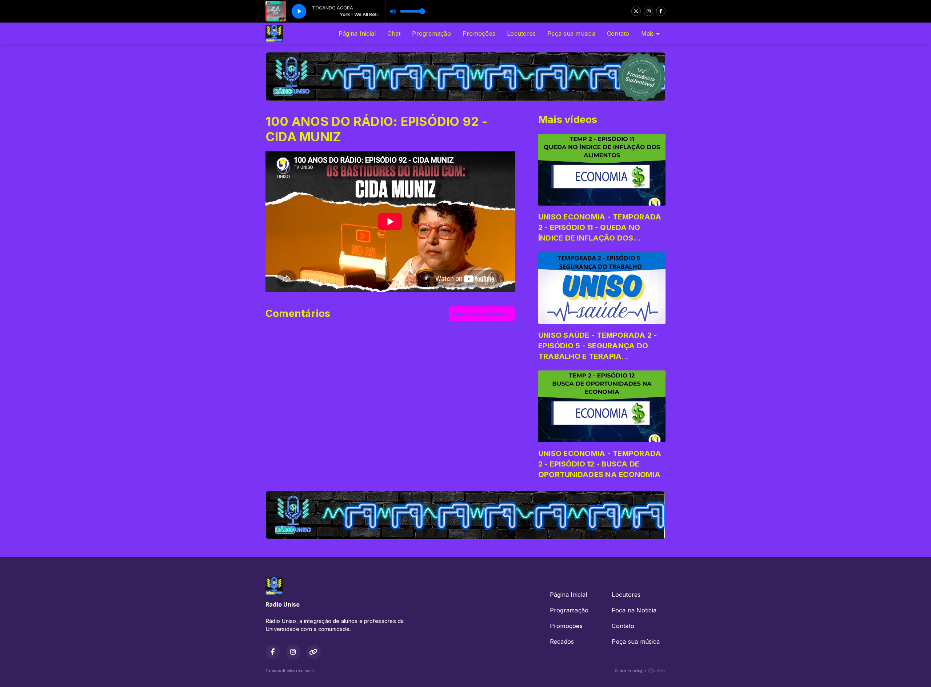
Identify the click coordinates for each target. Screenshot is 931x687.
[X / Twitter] (636, 11)
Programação (431, 33)
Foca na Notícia (634, 610)
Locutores (521, 33)
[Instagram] (648, 11)
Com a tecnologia (630, 670)
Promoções (479, 33)
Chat (393, 33)
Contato (618, 33)
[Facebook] (661, 11)
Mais (648, 33)
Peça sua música (571, 33)
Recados (562, 641)
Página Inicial (357, 33)
